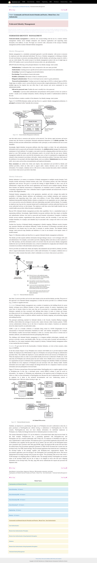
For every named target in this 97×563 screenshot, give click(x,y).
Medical (38, 1)
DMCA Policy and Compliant (55, 558)
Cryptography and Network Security (20, 6)
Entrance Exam (64, 1)
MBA (51, 1)
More (71, 1)
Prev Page (12, 9)
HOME (23, 1)
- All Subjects (16, 489)
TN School (56, 1)
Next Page (63, 9)
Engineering (44, 1)
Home (9, 6)
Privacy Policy (38, 558)
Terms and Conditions (46, 558)
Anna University (30, 1)
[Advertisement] (79, 27)
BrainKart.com (16, 2)
